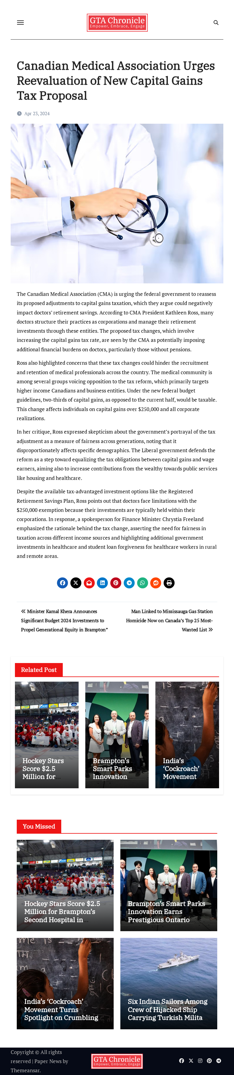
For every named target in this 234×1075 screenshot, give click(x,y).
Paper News (48, 1061)
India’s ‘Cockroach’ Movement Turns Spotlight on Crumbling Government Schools (61, 1013)
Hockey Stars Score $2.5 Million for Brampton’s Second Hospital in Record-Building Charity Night (62, 919)
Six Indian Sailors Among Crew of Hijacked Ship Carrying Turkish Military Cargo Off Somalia (169, 1013)
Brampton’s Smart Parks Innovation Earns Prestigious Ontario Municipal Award (166, 915)
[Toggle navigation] (20, 23)
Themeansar (25, 1070)
